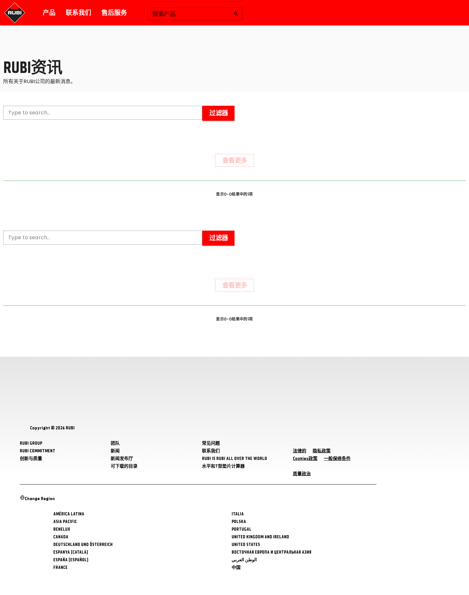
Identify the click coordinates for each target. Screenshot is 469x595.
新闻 (115, 451)
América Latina (68, 514)
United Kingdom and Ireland (260, 537)
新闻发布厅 (122, 458)
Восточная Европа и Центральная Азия (271, 552)
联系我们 (78, 13)
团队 (115, 443)
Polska (239, 521)
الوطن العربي (244, 560)
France (60, 567)
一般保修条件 (337, 458)
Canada (60, 537)
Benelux (61, 529)
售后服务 (114, 13)
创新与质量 (31, 458)
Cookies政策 (305, 458)
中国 (236, 567)
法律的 (299, 451)
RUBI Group (31, 443)
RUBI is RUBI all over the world (234, 458)
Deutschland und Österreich (83, 544)
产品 (49, 13)
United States (246, 544)
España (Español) (70, 560)
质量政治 (302, 474)
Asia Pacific (65, 521)
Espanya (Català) (70, 552)
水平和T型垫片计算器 (223, 466)
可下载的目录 (124, 466)
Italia (238, 514)
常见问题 (211, 443)
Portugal (241, 529)
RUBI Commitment (37, 451)
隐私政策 (322, 451)
